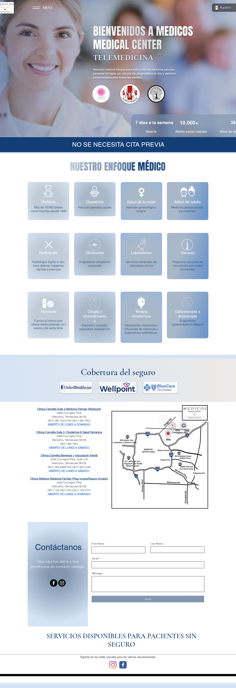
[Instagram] (62, 583)
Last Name (157, 543)
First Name (98, 543)
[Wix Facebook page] (123, 664)
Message (97, 573)
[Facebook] (53, 583)
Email (95, 558)
